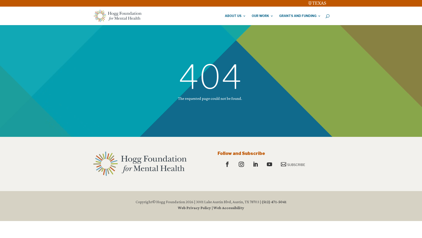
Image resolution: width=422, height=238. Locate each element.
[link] (317, 2)
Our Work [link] (260, 16)
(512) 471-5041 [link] (274, 202)
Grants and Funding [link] (297, 16)
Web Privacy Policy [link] (194, 208)
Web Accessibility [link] (228, 208)
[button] (228, 164)
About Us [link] (233, 16)
